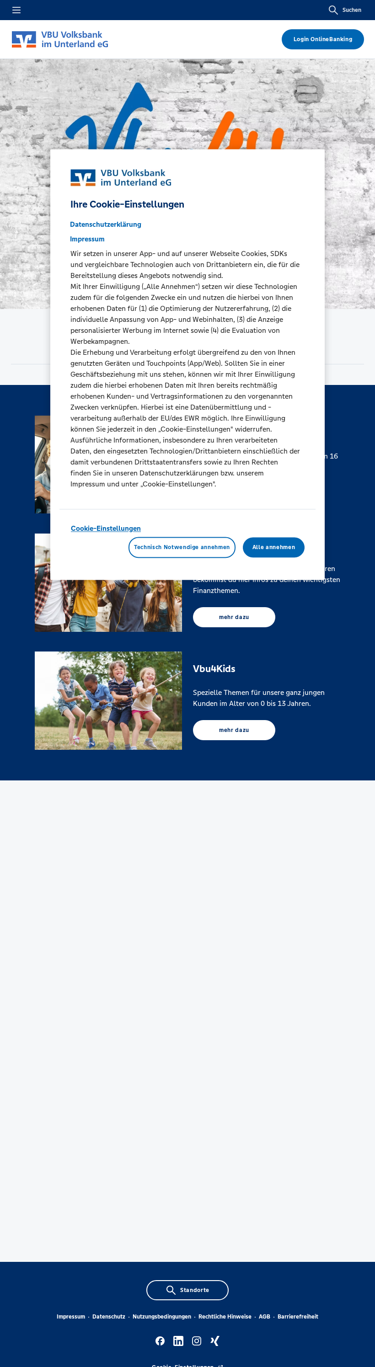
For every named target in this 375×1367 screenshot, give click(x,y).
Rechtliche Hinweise (225, 1316)
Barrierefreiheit (298, 1316)
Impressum (71, 1316)
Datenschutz (108, 1316)
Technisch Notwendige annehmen (182, 547)
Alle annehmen (273, 547)
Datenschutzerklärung (105, 224)
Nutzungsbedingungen (162, 1316)
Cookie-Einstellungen (106, 528)
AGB (264, 1316)
